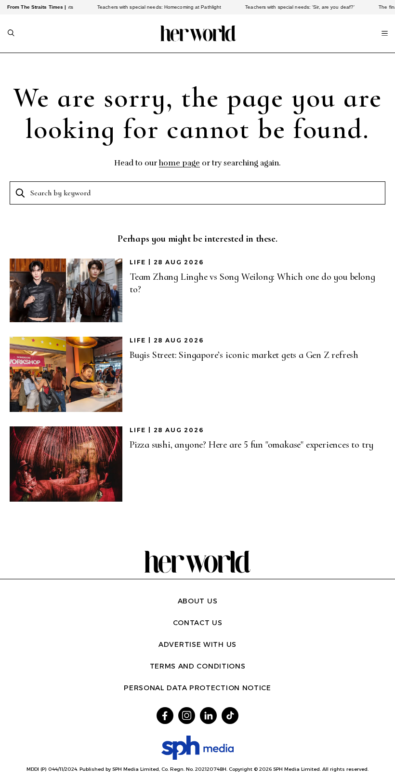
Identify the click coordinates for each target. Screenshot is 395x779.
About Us (198, 601)
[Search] (11, 34)
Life (138, 262)
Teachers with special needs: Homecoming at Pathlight (152, 7)
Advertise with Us (197, 644)
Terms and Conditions (198, 666)
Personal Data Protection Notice (197, 687)
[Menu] (385, 33)
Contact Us (198, 622)
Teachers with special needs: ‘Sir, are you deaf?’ (292, 7)
